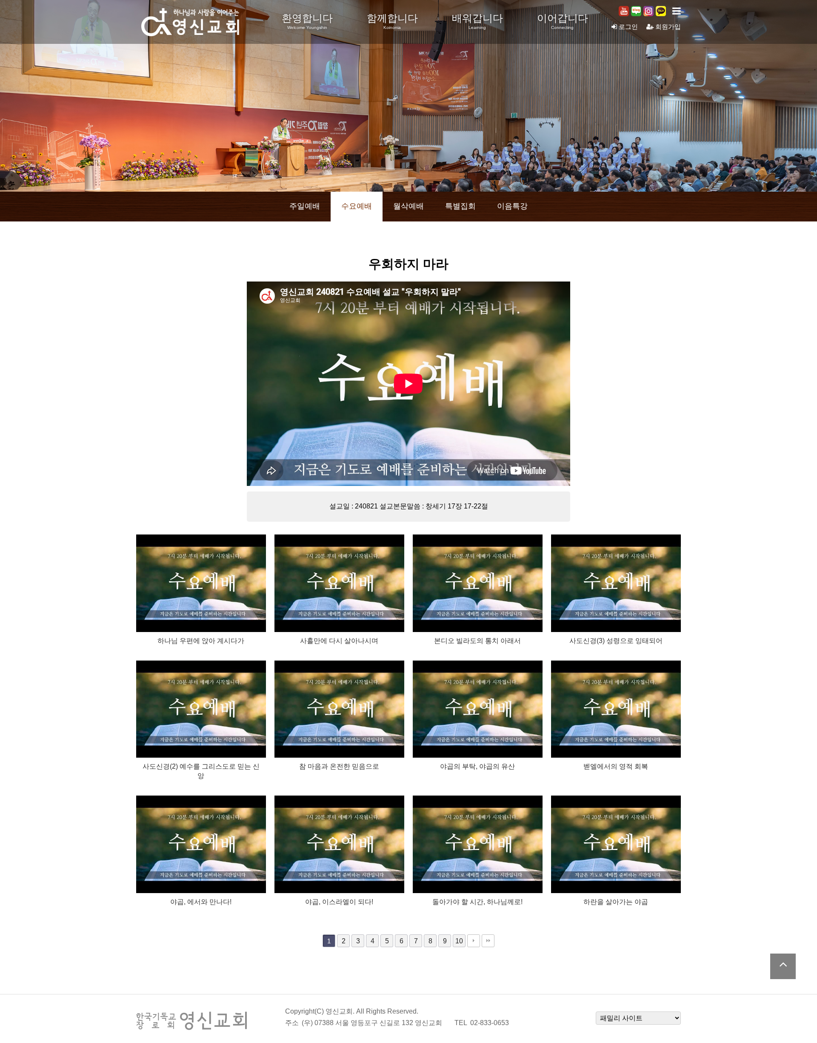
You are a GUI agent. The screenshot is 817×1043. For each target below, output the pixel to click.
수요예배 (356, 206)
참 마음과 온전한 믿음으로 (339, 766)
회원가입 (667, 26)
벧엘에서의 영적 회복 (615, 766)
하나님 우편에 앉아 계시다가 (200, 640)
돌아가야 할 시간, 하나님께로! (477, 901)
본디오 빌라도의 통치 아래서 (477, 640)
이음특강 (512, 206)
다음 (473, 940)
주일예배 (304, 206)
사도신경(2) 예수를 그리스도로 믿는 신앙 (201, 770)
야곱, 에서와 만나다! (200, 901)
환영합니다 (307, 21)
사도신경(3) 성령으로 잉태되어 (616, 640)
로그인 (627, 26)
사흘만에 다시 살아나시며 (339, 640)
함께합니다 (392, 21)
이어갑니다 (562, 21)
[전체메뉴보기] (676, 11)
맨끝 (488, 940)
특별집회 (460, 206)
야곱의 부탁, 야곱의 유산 (477, 766)
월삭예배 (408, 206)
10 (459, 941)
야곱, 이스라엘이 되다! (339, 901)
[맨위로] (783, 966)
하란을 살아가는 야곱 (615, 901)
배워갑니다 (477, 21)
